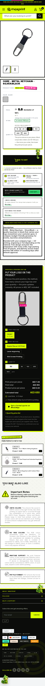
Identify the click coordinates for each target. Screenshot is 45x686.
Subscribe (36, 615)
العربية (5, 621)
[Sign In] (35, 9)
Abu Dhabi (12, 652)
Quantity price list (13, 413)
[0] (40, 9)
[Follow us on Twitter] (19, 670)
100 (36, 129)
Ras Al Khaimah (8, 656)
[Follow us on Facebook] (14, 670)
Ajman (28, 652)
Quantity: (9, 134)
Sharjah (21, 652)
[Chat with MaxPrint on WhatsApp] (4, 680)
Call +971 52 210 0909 (33, 662)
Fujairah (18, 656)
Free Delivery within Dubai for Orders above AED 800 (22, 3)
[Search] (40, 16)
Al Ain (35, 652)
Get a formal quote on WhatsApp (20, 406)
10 (17, 129)
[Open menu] (3, 9)
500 (25, 133)
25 (23, 129)
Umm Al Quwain (28, 656)
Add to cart (22, 160)
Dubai (5, 652)
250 (18, 133)
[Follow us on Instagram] (23, 670)
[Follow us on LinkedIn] (27, 670)
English (6, 631)
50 (30, 129)
